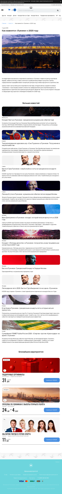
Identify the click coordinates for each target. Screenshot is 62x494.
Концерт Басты (35, 15)
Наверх (57, 462)
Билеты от (51, 380)
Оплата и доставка (15, 474)
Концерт (9, 15)
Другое (4, 15)
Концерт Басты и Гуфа (24, 15)
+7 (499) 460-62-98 (56, 5)
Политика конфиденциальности (48, 474)
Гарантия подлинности (20, 478)
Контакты (32, 478)
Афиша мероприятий (31, 471)
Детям (14, 15)
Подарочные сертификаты (47, 15)
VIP (57, 15)
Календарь (14, 9)
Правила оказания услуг (30, 474)
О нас (5, 474)
